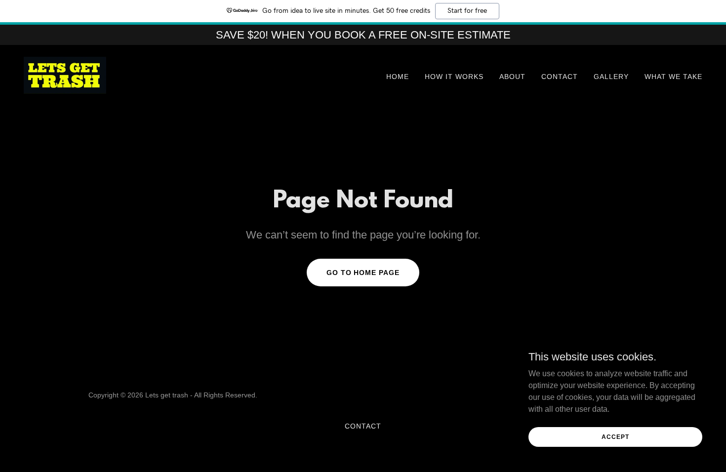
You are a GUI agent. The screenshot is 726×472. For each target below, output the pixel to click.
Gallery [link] (611, 76)
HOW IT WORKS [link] (454, 76)
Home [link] (397, 76)
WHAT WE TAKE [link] (673, 76)
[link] (65, 75)
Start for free (467, 10)
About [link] (512, 76)
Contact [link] (559, 76)
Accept (615, 436)
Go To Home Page (363, 272)
